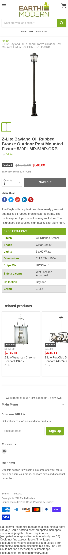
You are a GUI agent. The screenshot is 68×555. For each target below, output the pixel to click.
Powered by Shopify (43, 502)
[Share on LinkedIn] (24, 199)
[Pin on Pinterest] (30, 199)
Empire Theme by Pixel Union (17, 502)
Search (5, 493)
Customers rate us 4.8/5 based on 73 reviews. (34, 397)
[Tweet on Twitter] (11, 199)
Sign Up (55, 431)
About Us (17, 493)
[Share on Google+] (17, 199)
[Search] (61, 23)
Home (5, 40)
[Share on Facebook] (4, 199)
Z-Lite (9, 154)
